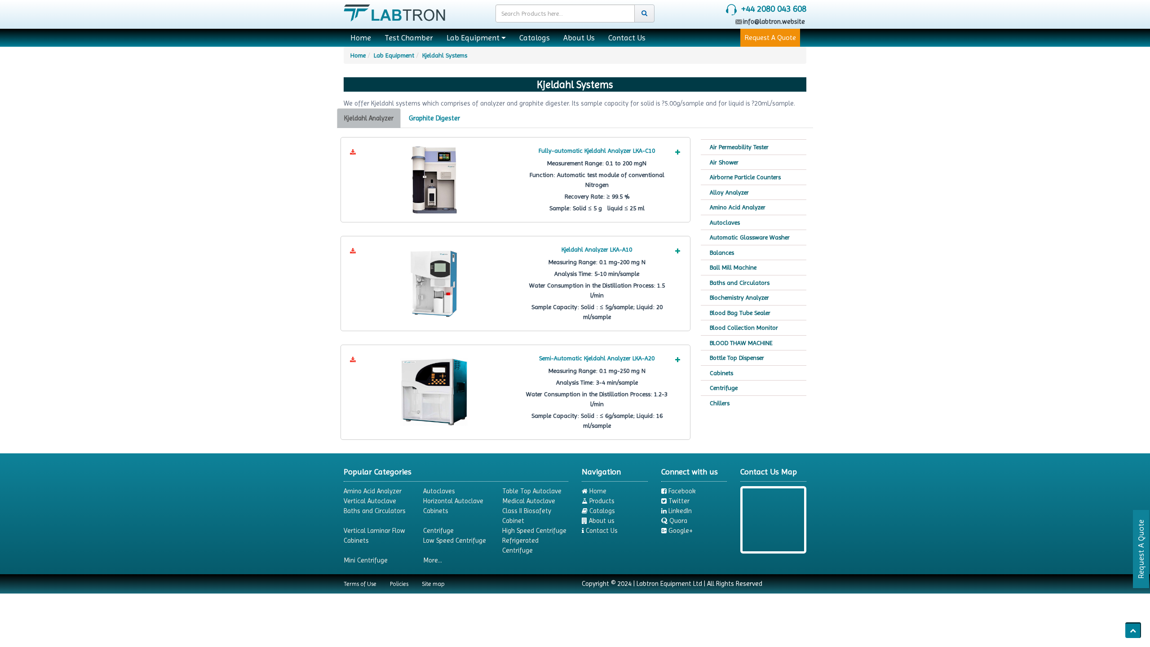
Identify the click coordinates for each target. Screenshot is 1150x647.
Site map (433, 584)
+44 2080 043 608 (773, 9)
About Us (579, 37)
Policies (399, 584)
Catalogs (534, 37)
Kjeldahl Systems (444, 55)
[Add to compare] (677, 152)
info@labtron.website (774, 22)
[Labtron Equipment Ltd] (394, 11)
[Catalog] (352, 152)
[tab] (369, 118)
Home (360, 37)
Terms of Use (360, 584)
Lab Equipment (473, 37)
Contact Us (627, 37)
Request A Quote (770, 37)
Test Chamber (409, 37)
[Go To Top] (1133, 630)
